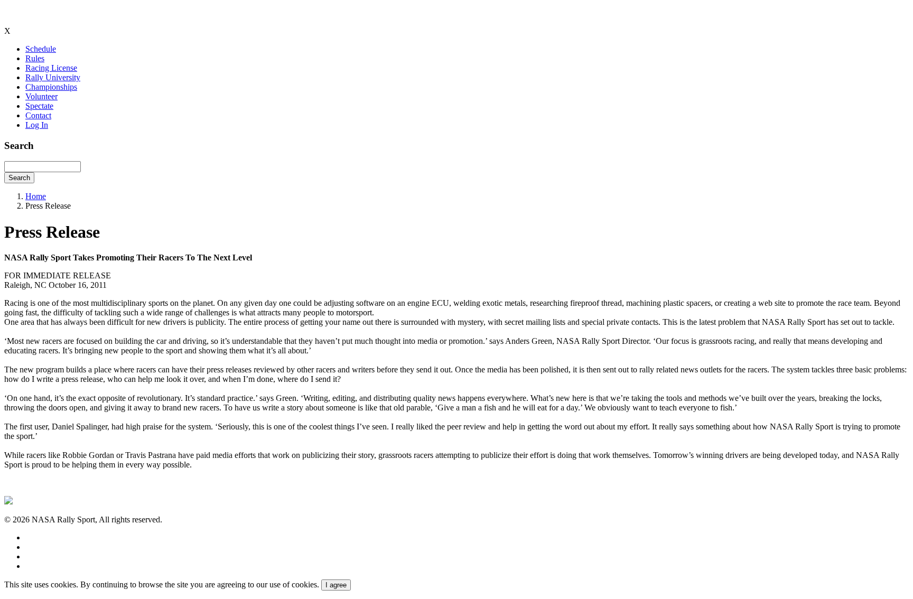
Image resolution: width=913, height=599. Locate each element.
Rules (34, 58)
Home (35, 196)
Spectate (39, 105)
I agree (336, 585)
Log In (36, 124)
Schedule (40, 48)
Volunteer (41, 96)
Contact (38, 115)
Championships (51, 86)
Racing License (51, 67)
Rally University (52, 77)
